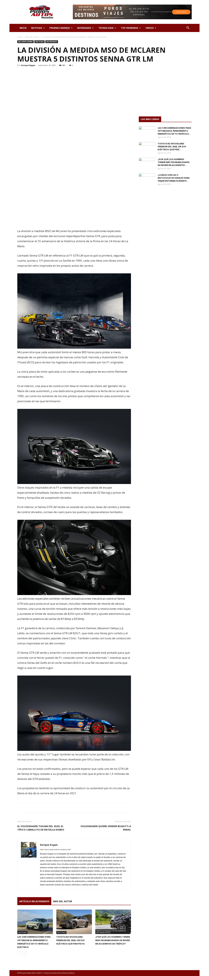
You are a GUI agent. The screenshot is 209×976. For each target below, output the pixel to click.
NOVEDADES (84, 27)
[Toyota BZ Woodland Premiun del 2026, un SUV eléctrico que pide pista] (74, 922)
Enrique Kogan (28, 65)
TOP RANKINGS (129, 27)
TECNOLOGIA (105, 27)
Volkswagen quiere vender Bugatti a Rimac (105, 827)
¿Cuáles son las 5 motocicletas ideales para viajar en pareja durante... (174, 177)
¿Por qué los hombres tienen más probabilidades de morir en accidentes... (174, 162)
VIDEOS (149, 27)
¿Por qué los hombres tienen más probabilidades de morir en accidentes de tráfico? (112, 940)
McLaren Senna (32, 37)
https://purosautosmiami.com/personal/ (55, 849)
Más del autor (62, 901)
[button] (188, 28)
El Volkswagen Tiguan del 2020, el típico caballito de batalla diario (40, 827)
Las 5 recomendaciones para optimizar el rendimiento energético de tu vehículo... (174, 130)
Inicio (19, 37)
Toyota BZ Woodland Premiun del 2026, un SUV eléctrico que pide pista (70, 940)
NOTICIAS (36, 27)
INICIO (23, 27)
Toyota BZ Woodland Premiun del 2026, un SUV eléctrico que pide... (172, 146)
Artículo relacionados (34, 901)
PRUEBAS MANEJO (59, 27)
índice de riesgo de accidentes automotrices (111, 931)
